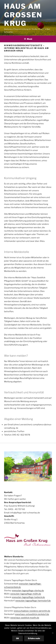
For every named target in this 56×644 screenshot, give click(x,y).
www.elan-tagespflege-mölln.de (25, 594)
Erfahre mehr (34, 638)
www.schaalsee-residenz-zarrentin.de (32, 611)
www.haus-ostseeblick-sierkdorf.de (32, 614)
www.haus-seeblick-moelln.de (24, 617)
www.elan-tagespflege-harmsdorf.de (33, 600)
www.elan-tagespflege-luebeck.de (28, 597)
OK (17, 638)
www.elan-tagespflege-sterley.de (28, 590)
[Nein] (52, 633)
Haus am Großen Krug (23, 14)
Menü (29, 39)
